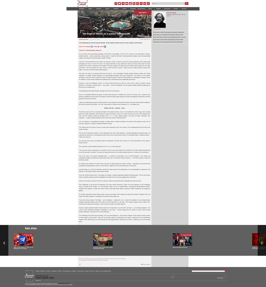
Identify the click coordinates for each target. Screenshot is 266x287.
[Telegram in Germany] (148, 3)
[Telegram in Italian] (144, 3)
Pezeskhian (100, 260)
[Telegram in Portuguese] (141, 3)
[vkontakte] (126, 3)
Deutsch (184, 8)
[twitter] (119, 3)
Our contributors (105, 271)
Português (167, 8)
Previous (4, 242)
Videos (150, 8)
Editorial (81, 8)
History (124, 8)
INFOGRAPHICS (141, 8)
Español (158, 8)
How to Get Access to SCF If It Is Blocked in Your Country (23, 248)
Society (107, 8)
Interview (133, 8)
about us (38, 280)
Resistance (105, 260)
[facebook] (116, 3)
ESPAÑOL (38, 277)
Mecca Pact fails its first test (180, 247)
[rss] (134, 3)
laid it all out (106, 146)
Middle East (95, 260)
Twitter (95, 46)
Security (98, 8)
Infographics (67, 271)
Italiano (175, 8)
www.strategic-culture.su (63, 283)
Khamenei (90, 260)
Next (261, 242)
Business (115, 8)
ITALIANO (52, 277)
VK (103, 46)
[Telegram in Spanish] (137, 3)
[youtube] (130, 3)
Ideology (83, 260)
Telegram (88, 46)
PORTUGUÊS (45, 277)
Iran (86, 260)
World (90, 8)
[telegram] (123, 3)
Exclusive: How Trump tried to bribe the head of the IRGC (103, 248)
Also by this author (157, 29)
